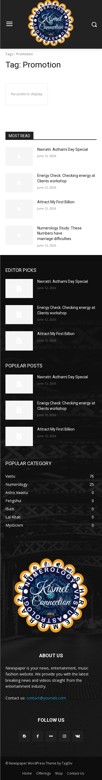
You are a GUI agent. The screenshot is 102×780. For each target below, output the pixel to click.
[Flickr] (51, 736)
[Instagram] (64, 736)
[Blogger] (24, 736)
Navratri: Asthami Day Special (62, 149)
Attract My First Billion (56, 202)
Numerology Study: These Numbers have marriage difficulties (59, 233)
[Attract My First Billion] (19, 209)
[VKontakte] (77, 736)
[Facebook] (37, 736)
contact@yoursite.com (46, 698)
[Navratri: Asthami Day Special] (19, 156)
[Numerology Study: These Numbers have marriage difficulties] (19, 235)
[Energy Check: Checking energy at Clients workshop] (19, 182)
